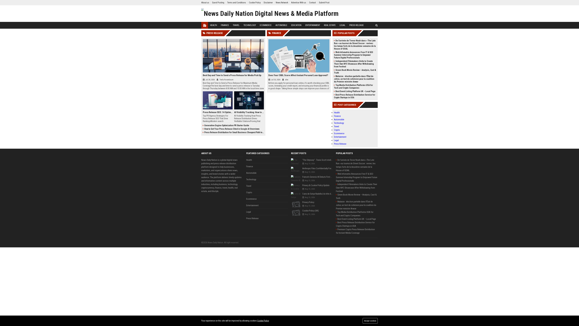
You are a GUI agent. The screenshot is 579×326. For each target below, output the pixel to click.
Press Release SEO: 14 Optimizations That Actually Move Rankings (218, 112)
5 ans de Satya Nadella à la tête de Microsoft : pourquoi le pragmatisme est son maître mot (317, 193)
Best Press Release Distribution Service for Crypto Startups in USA (354, 96)
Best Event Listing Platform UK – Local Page (355, 91)
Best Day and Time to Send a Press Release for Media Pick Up (232, 75)
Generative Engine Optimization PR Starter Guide (226, 125)
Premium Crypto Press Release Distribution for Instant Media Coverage (355, 231)
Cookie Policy (263, 321)
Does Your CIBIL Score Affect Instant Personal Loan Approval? (298, 75)
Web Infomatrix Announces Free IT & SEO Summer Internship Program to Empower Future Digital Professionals (353, 55)
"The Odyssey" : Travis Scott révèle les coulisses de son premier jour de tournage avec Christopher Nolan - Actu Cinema (317, 160)
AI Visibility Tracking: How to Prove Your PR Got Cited (249, 112)
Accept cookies (370, 321)
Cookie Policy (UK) (310, 210)
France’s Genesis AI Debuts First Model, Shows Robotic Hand (317, 177)
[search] (376, 25)
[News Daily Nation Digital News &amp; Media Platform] (270, 13)
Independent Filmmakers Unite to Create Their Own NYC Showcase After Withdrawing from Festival (354, 64)
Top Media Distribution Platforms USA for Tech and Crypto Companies (353, 86)
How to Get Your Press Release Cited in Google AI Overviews (231, 129)
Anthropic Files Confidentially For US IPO (317, 168)
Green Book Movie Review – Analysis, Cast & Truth (355, 71)
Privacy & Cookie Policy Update (315, 185)
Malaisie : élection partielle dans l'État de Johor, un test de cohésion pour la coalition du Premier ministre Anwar (354, 79)
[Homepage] (204, 25)
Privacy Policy (308, 202)
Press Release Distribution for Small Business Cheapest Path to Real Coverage (234, 132)
